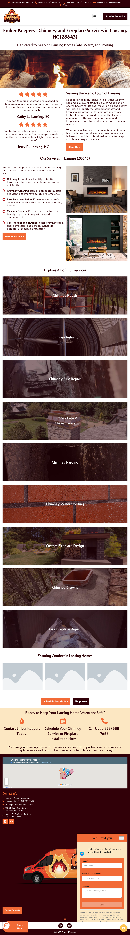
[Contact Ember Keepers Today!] (22, 721)
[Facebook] (5, 821)
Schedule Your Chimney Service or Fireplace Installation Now (63, 733)
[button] (95, 16)
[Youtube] (11, 821)
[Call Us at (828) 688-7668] (104, 721)
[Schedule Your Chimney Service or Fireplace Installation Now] (63, 721)
